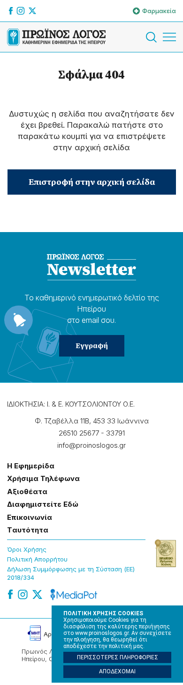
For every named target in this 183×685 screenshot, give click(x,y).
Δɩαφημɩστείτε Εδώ (42, 504)
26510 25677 (79, 433)
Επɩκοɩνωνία (29, 517)
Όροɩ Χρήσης (26, 549)
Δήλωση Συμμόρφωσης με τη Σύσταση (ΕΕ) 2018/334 (71, 573)
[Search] (153, 37)
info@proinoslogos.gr (91, 445)
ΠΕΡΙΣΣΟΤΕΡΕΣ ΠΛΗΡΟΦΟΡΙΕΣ (117, 657)
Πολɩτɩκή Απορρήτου (37, 559)
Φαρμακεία (159, 11)
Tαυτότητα (27, 529)
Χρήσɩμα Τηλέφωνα (43, 478)
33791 (115, 433)
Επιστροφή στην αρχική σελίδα (92, 182)
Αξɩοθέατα (27, 491)
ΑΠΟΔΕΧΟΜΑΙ (117, 671)
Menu (169, 37)
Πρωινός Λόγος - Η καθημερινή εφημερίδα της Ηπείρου (56, 37)
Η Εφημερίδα (30, 465)
